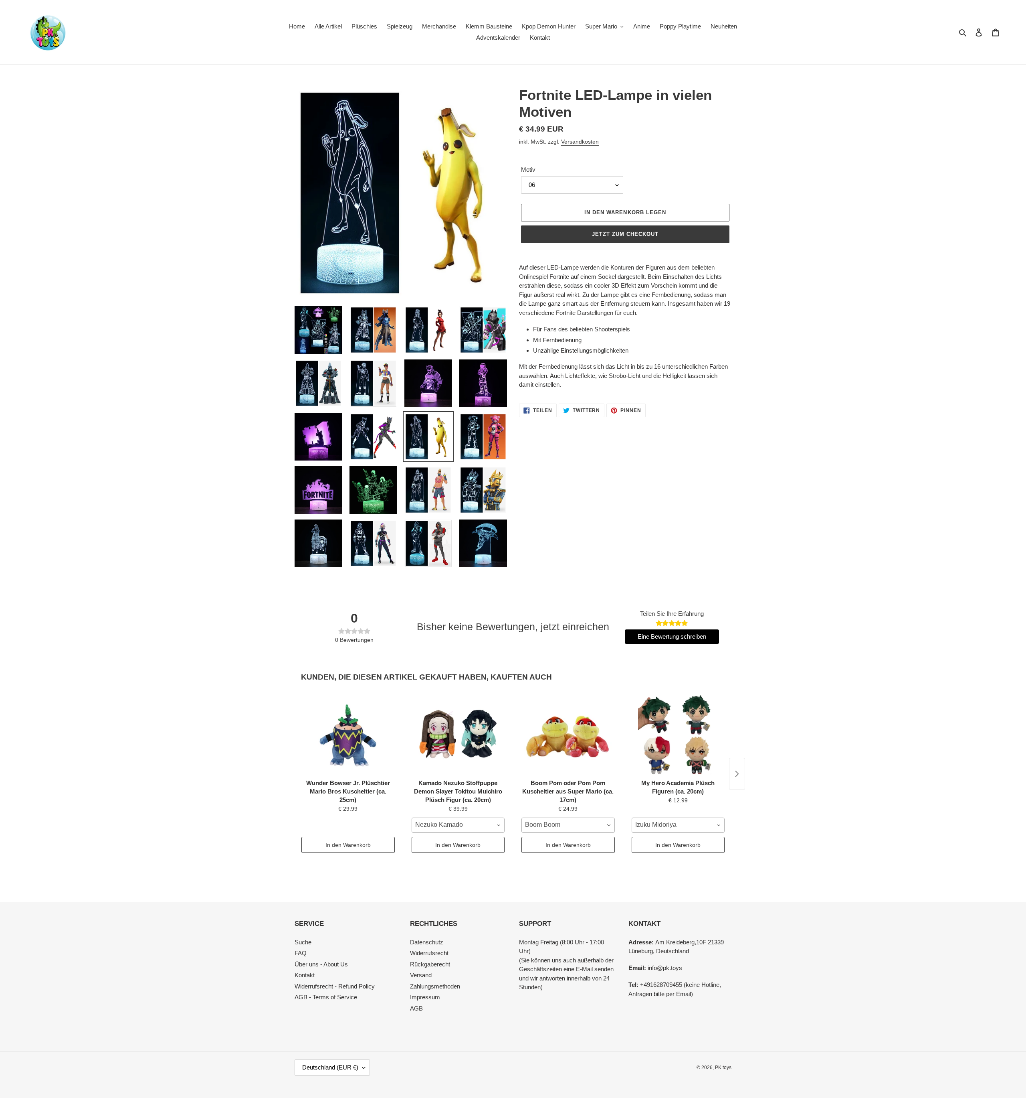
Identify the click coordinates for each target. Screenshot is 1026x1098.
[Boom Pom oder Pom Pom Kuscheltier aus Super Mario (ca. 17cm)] (568, 735)
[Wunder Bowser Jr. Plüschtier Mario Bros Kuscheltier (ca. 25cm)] (348, 735)
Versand (421, 975)
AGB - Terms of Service (326, 997)
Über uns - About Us (321, 964)
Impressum (425, 997)
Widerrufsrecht (429, 953)
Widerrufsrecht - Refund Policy (335, 986)
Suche (303, 942)
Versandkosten (580, 141)
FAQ (301, 953)
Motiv (528, 169)
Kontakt (305, 975)
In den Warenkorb (348, 845)
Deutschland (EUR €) (330, 1067)
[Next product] (737, 774)
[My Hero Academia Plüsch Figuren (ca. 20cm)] (678, 735)
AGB (416, 1008)
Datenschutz (426, 942)
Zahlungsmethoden (435, 986)
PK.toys (723, 1067)
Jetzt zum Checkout (625, 234)
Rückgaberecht (430, 964)
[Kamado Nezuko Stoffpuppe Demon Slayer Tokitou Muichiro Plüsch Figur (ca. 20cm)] (458, 735)
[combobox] (458, 825)
